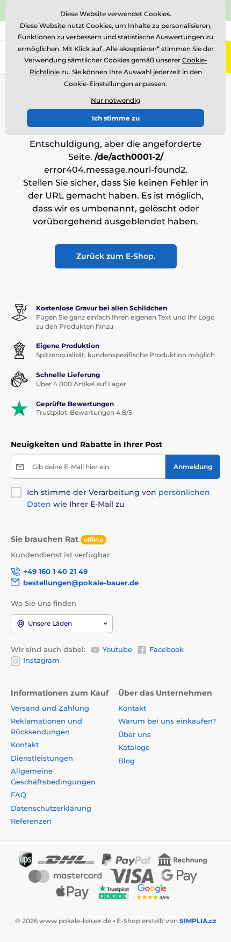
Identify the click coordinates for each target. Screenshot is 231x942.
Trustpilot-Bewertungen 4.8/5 (84, 412)
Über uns (134, 734)
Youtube (117, 649)
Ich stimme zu (116, 118)
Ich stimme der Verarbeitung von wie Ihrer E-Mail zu (118, 498)
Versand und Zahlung (50, 708)
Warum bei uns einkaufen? (167, 721)
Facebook (166, 649)
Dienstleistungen (42, 758)
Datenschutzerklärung (51, 808)
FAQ (18, 794)
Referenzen (31, 821)
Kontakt (25, 744)
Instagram (41, 660)
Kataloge (134, 747)
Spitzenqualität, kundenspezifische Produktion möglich (125, 355)
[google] (155, 891)
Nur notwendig (115, 100)
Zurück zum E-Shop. (115, 256)
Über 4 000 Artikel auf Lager (81, 384)
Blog (126, 760)
